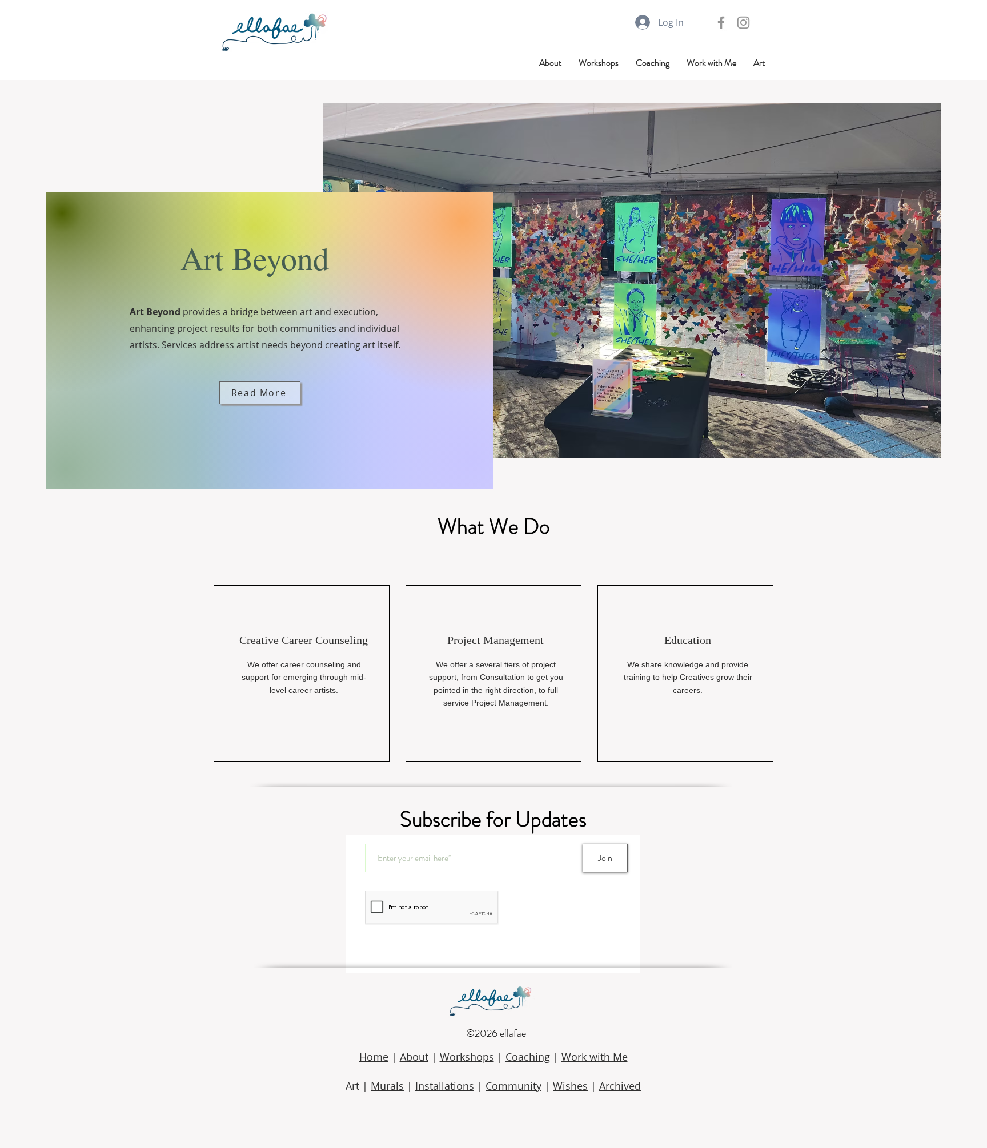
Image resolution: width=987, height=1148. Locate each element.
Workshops (467, 1057)
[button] (759, 63)
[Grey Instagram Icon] (743, 22)
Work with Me (594, 1057)
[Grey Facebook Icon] (721, 22)
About (414, 1057)
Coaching (527, 1057)
